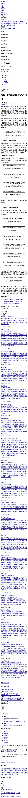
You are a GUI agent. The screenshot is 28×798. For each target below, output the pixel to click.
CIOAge (9, 718)
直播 (14, 28)
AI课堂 (2, 16)
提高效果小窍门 (9, 462)
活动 (5, 84)
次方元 (11, 774)
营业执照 (3, 762)
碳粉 (5, 622)
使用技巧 (6, 331)
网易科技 (12, 769)
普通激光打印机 (13, 439)
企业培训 (3, 12)
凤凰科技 (17, 769)
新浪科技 (3, 769)
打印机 (2, 418)
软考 (10, 23)
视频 (5, 77)
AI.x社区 (25, 721)
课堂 (9, 28)
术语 (5, 573)
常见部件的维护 (8, 519)
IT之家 (3, 772)
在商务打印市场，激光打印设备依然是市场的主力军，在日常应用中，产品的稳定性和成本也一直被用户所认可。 (14, 615)
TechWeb (5, 770)
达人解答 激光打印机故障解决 (11, 303)
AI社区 (5, 81)
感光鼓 (8, 610)
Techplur (16, 718)
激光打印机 (6, 308)
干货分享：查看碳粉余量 (11, 612)
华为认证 (18, 23)
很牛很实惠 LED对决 (11, 440)
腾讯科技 (7, 769)
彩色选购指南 (7, 575)
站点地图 (6, 735)
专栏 (11, 28)
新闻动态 (6, 733)
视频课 (2, 21)
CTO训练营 (20, 725)
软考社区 (3, 8)
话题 (5, 79)
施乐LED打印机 (5, 439)
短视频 (13, 21)
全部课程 (3, 23)
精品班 (2, 7)
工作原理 (6, 387)
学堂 (2, 5)
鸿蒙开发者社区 (5, 14)
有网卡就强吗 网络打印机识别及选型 (13, 301)
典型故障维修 (7, 351)
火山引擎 (15, 774)
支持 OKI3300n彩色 (11, 644)
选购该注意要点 (8, 537)
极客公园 (11, 772)
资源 (4, 28)
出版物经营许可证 (10, 762)
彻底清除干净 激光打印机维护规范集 (13, 299)
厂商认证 (23, 23)
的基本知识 (7, 484)
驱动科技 (22, 769)
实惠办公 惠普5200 (8, 502)
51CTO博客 (7, 721)
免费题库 (12, 25)
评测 (5, 460)
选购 (7, 316)
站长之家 (13, 770)
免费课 (2, 10)
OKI (2, 661)
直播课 (17, 21)
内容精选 (6, 75)
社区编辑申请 (4, 89)
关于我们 (6, 731)
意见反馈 (6, 737)
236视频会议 (17, 772)
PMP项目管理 (6, 25)
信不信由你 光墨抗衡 (11, 663)
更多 (8, 686)
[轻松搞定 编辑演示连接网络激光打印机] (14, 132)
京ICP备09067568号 (11, 751)
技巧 (8, 643)
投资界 (8, 774)
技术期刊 (6, 82)
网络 (2, 308)
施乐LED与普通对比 (11, 420)
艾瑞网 (9, 770)
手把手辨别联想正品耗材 (11, 624)
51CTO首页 (4, 1)
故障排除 (6, 418)
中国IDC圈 (23, 772)
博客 (2, 3)
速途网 (17, 770)
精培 (11, 725)
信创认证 (13, 23)
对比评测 (6, 683)
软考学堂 (21, 21)
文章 (2, 28)
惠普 (2, 517)
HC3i (12, 718)
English (5, 738)
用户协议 (6, 740)
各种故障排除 (7, 406)
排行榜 (9, 21)
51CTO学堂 (7, 725)
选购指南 (11, 595)
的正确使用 (7, 369)
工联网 (7, 772)
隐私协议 (6, 742)
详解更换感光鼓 (9, 597)
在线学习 (3, 27)
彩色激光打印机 (5, 595)
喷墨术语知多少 (8, 557)
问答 (6, 28)
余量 (8, 622)
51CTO (5, 718)
